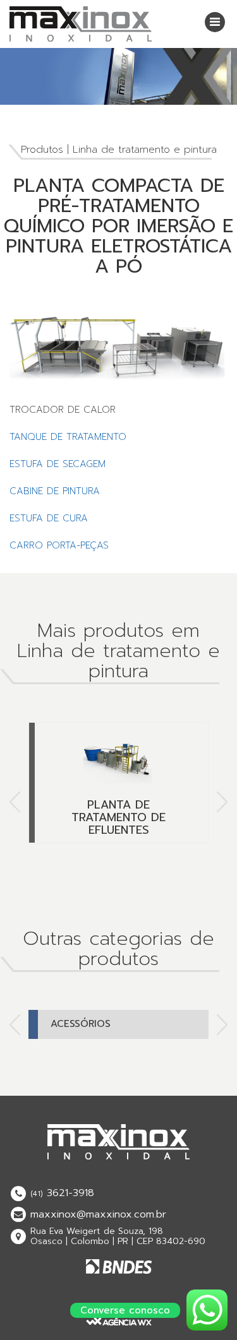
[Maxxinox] (80, 23)
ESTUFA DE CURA (48, 518)
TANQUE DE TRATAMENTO (67, 437)
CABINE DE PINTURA (54, 491)
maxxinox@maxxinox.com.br (98, 1214)
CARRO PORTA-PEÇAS (59, 545)
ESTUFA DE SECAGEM (57, 464)
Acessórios (81, 1024)
